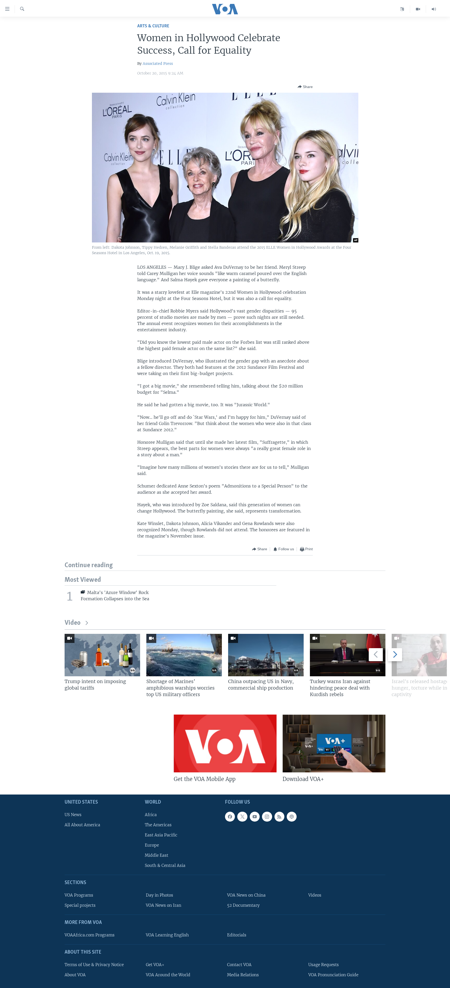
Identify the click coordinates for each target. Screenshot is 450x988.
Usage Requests (323, 964)
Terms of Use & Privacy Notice (94, 964)
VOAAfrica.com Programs (90, 934)
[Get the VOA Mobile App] (225, 743)
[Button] (305, 87)
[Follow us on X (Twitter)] (242, 816)
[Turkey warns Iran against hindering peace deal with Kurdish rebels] (347, 655)
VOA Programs (79, 895)
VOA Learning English (167, 934)
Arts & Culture (153, 26)
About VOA (75, 974)
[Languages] (402, 9)
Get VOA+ (155, 964)
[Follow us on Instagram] (267, 816)
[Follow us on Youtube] (255, 816)
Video (72, 623)
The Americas (158, 824)
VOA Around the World (168, 974)
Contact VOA (239, 964)
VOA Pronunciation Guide (333, 974)
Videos (314, 895)
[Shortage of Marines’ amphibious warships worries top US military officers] (184, 655)
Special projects (80, 905)
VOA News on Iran (163, 905)
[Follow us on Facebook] (230, 816)
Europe (152, 845)
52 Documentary (243, 905)
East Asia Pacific (161, 834)
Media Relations (243, 974)
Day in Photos (159, 895)
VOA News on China (246, 895)
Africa (151, 814)
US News (73, 814)
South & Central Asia (165, 865)
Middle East (156, 855)
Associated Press (158, 63)
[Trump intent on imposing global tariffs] (102, 655)
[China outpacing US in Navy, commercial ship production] (266, 655)
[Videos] (418, 9)
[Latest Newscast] (434, 9)
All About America (82, 824)
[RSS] (279, 816)
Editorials (236, 934)
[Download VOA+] (334, 743)
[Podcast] (292, 816)
